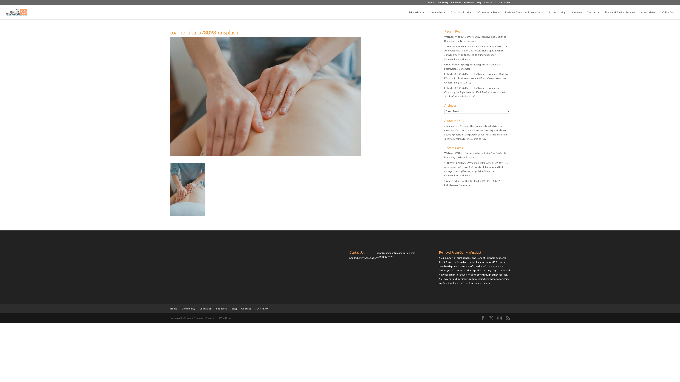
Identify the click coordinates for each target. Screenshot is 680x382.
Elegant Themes (193, 318)
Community (442, 3)
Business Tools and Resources (522, 12)
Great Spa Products (462, 12)
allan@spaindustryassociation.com (396, 252)
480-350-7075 (385, 257)
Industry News (648, 12)
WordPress (226, 318)
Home (431, 3)
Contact (488, 3)
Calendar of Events (489, 12)
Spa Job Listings (557, 12)
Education (456, 3)
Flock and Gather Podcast (620, 12)
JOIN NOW (504, 3)
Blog (479, 3)
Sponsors (469, 3)
